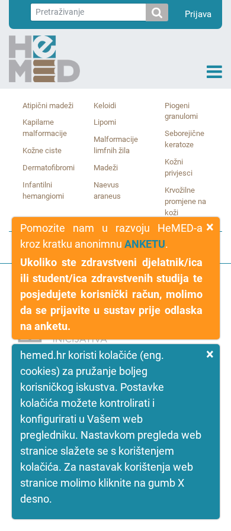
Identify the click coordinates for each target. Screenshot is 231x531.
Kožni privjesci (178, 167)
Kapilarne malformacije (45, 128)
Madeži (106, 167)
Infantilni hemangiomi (43, 190)
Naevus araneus (107, 190)
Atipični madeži (48, 105)
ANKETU (144, 244)
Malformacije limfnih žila (116, 145)
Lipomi (105, 122)
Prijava (198, 14)
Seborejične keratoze (184, 139)
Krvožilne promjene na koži (185, 201)
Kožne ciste (42, 150)
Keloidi (105, 105)
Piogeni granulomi (181, 111)
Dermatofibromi (49, 167)
